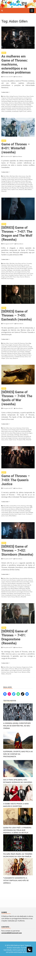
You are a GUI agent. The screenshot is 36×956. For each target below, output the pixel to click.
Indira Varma (23, 348)
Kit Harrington (28, 101)
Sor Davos (27, 595)
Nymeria (14, 592)
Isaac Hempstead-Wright (24, 431)
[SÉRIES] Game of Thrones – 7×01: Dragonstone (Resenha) (14, 637)
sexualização (15, 111)
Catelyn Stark (19, 580)
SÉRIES (4, 53)
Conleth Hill (22, 178)
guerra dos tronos (12, 348)
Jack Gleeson (21, 101)
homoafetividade (5, 585)
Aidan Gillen (6, 96)
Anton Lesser (22, 176)
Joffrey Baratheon (21, 350)
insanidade (30, 348)
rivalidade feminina (11, 109)
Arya (27, 176)
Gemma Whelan (28, 179)
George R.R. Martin (6, 181)
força (7, 99)
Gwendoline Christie (19, 181)
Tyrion (7, 358)
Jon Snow (17, 184)
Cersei (8, 178)
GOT (20, 99)
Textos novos (9, 701)
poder (2, 106)
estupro (3, 99)
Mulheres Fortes (26, 590)
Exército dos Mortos (13, 346)
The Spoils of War (21, 440)
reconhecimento (28, 106)
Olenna (20, 353)
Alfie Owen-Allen (14, 176)
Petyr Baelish (9, 593)
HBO (27, 99)
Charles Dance (22, 96)
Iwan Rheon (15, 101)
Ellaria (20, 345)
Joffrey (17, 509)
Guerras (24, 99)
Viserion (22, 277)
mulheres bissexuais (16, 590)
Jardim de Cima (5, 433)
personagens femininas (17, 104)
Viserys (13, 597)
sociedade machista (13, 275)
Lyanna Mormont (5, 588)
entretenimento (27, 98)
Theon (14, 277)
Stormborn (4, 597)
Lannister (30, 268)
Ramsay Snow (9, 273)
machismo (11, 103)
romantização (20, 109)
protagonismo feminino (18, 106)
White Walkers (28, 189)
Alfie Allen (12, 263)
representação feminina (19, 273)
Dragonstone (25, 667)
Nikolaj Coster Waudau (10, 188)
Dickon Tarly (4, 345)
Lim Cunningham (19, 587)
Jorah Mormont (5, 351)
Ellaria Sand (19, 582)
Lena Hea (3, 270)
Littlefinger (9, 270)
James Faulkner (12, 350)
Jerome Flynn (15, 183)
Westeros (21, 189)
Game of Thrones (13, 99)
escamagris (4, 346)
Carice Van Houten (11, 580)
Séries (3, 111)
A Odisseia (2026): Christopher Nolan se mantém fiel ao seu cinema (17, 725)
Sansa (27, 273)
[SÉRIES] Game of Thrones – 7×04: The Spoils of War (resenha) (16, 398)
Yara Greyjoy (10, 278)
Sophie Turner (22, 111)
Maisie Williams (19, 103)
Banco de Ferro (22, 263)
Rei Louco (28, 355)
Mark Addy (26, 103)
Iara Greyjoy (14, 585)
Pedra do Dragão (26, 353)
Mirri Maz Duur (10, 272)
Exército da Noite (18, 265)
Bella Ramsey (16, 578)
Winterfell (3, 191)
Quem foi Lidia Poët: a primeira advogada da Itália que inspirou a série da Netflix (17, 830)
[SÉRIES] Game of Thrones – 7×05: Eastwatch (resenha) (16, 315)
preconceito (8, 106)
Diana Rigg (28, 343)
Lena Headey (4, 103)
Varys (18, 277)
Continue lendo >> (5, 92)
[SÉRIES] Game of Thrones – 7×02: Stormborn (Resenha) (17, 550)
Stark (28, 275)
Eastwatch (15, 345)
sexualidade (8, 111)
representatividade (6, 108)
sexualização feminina (11, 595)
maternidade (24, 270)
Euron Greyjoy (12, 429)
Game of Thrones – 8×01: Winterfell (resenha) (15, 148)
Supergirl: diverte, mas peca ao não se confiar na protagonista (18, 754)
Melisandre (22, 588)
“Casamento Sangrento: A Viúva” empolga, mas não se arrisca (16, 880)
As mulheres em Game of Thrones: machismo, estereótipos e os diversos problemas (16, 64)
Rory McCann (27, 109)
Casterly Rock (13, 505)
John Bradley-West (10, 184)
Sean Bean (4, 189)
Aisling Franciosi (14, 96)
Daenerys (3, 265)
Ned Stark (20, 436)
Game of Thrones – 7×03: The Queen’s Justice (15, 480)
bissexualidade (24, 578)
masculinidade (16, 270)
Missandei (4, 353)
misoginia (7, 104)
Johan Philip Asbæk (14, 433)
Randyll (24, 355)
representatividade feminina (19, 108)
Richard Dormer (29, 188)
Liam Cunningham (16, 186)
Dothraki (13, 582)
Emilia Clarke (10, 98)
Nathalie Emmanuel (12, 353)
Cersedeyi (29, 263)
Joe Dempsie (22, 183)
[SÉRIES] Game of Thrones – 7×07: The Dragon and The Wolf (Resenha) (16, 234)
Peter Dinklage (27, 104)
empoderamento (18, 98)
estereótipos (4, 429)
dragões (10, 345)
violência (29, 111)
